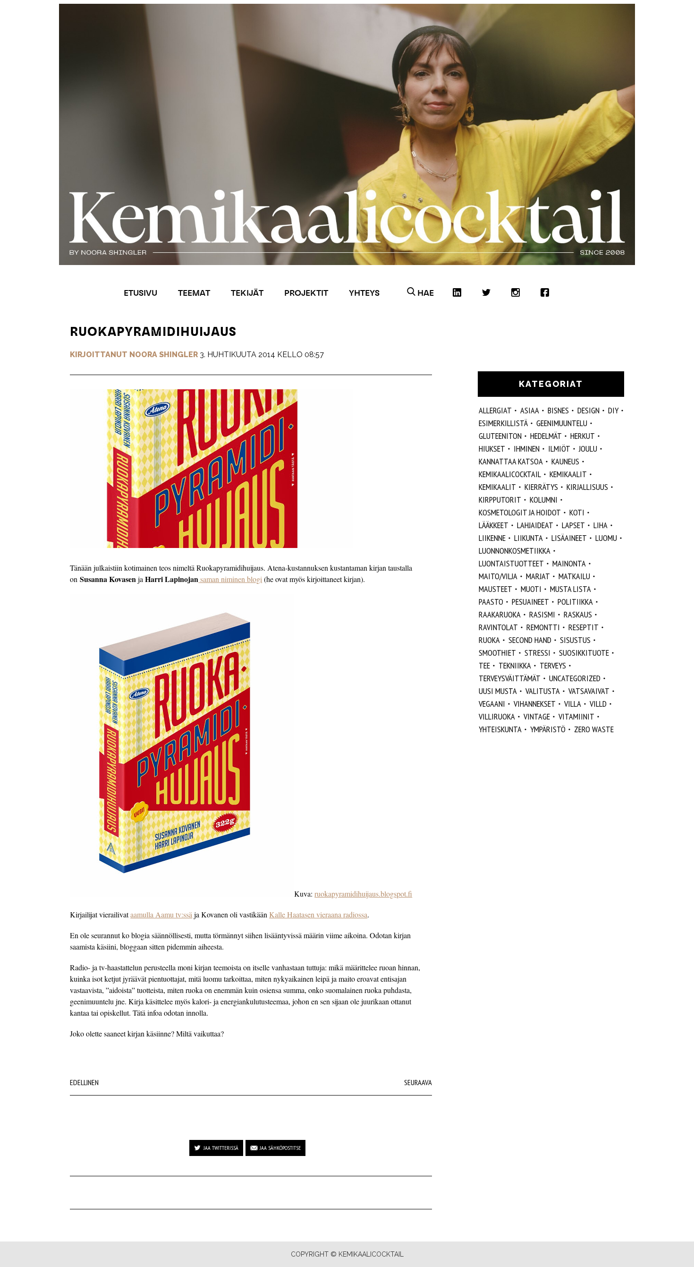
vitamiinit (576, 716)
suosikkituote (584, 652)
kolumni (544, 499)
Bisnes (558, 410)
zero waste (594, 729)
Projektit (306, 293)
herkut (582, 435)
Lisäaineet (569, 537)
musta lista (570, 588)
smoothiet (497, 652)
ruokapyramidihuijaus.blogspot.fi (363, 894)
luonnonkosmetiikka (514, 550)
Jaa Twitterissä (220, 1147)
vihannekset (535, 703)
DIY (613, 410)
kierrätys (541, 486)
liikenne (492, 537)
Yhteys (364, 293)
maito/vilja (498, 576)
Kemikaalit (568, 474)
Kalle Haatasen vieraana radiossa (318, 914)
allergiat (495, 410)
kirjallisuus (587, 486)
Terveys (553, 665)
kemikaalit (497, 486)
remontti (543, 627)
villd (598, 703)
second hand (529, 639)
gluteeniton (500, 435)
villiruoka (497, 716)
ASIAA (529, 410)
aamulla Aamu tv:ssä (161, 914)
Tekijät (247, 293)
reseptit (583, 627)
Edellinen (84, 1082)
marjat (538, 576)
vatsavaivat (588, 690)
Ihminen (527, 448)
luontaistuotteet (511, 563)
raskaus (578, 614)
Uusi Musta (498, 690)
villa (572, 703)
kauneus (565, 461)
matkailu (574, 576)
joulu (588, 448)
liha (600, 525)
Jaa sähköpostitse (280, 1147)
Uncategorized (575, 678)
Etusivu (140, 293)
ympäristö (548, 729)
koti (576, 512)
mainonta (569, 563)
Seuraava (418, 1082)
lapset (573, 525)
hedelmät (546, 435)
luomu (606, 537)
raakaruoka (500, 614)
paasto (491, 601)
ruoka (489, 639)
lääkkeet (493, 525)
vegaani (492, 703)
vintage (537, 716)
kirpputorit (500, 499)
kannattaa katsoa (511, 461)
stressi (537, 652)
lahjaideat (535, 525)
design (588, 410)
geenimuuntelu (561, 423)
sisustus (575, 639)
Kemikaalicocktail (510, 474)
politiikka (575, 601)
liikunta (528, 537)
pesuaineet (530, 601)
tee (484, 665)
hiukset (492, 448)
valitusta (542, 690)
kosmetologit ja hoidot (520, 512)
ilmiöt (559, 448)
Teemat (194, 293)
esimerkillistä (503, 423)
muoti (531, 588)
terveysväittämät (510, 678)
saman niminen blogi (230, 579)
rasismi (542, 614)
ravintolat (498, 627)
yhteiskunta (500, 729)
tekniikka (515, 665)
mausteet (495, 588)
